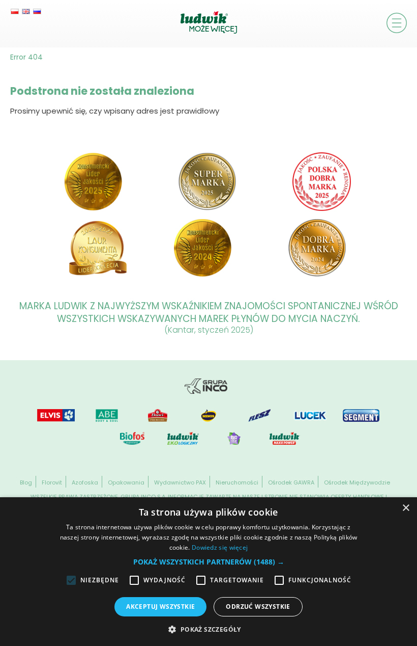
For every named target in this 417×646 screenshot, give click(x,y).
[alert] (208, 571)
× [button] (405, 508)
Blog (26, 482)
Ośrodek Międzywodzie (357, 482)
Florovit (52, 482)
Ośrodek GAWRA (291, 482)
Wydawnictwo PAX (180, 482)
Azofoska (85, 482)
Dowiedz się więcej (220, 547)
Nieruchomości (237, 482)
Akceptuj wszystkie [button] (160, 606)
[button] (208, 562)
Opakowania (126, 482)
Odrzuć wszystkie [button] (258, 606)
